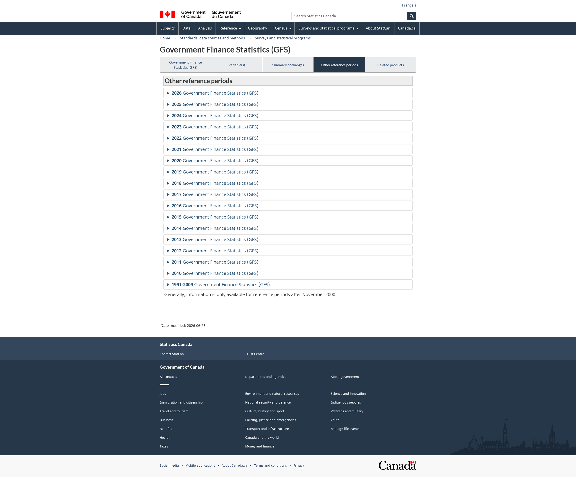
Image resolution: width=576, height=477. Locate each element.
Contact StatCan (172, 354)
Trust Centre (254, 354)
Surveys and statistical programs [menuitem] (326, 28)
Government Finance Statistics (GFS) (185, 64)
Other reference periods (339, 65)
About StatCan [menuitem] (378, 28)
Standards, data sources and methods (212, 38)
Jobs (163, 393)
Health (165, 437)
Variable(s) (236, 65)
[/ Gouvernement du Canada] (200, 15)
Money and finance (259, 446)
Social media (169, 465)
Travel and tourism (174, 411)
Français (409, 5)
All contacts (168, 376)
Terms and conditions (270, 465)
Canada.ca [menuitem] (407, 28)
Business (166, 420)
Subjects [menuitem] (167, 28)
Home (165, 38)
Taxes (164, 446)
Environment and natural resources (272, 393)
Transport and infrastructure (267, 429)
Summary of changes (288, 65)
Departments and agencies (265, 376)
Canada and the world (262, 437)
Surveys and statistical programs (283, 38)
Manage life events (345, 429)
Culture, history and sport (264, 411)
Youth (335, 420)
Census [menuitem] (281, 28)
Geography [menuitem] (257, 28)
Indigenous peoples (346, 402)
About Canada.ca (234, 465)
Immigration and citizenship (181, 402)
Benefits (166, 429)
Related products (390, 65)
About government (345, 376)
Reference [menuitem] (228, 28)
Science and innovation (348, 393)
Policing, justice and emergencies (270, 420)
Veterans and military (347, 411)
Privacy (298, 465)
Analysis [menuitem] (205, 28)
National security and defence (268, 402)
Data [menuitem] (186, 28)
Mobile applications (200, 465)
